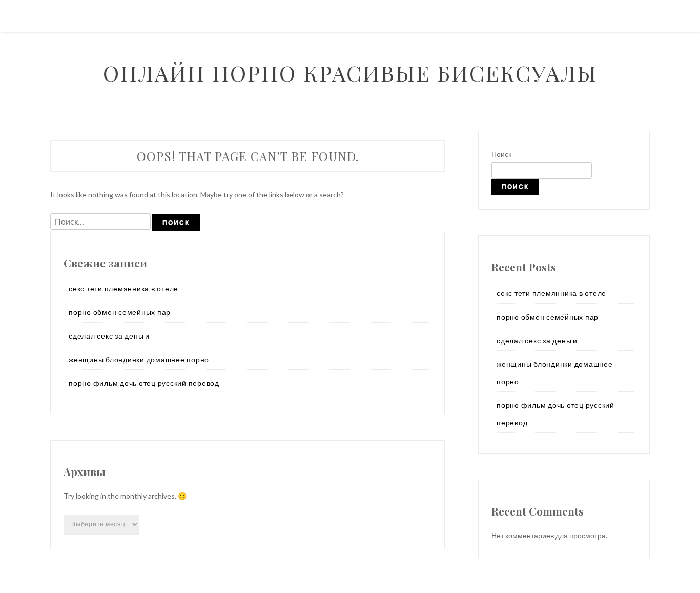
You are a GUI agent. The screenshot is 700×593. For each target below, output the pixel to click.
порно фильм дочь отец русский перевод (144, 383)
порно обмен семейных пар (120, 312)
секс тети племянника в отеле (123, 288)
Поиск (501, 154)
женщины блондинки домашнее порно (139, 359)
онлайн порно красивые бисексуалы (350, 72)
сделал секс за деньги (109, 335)
